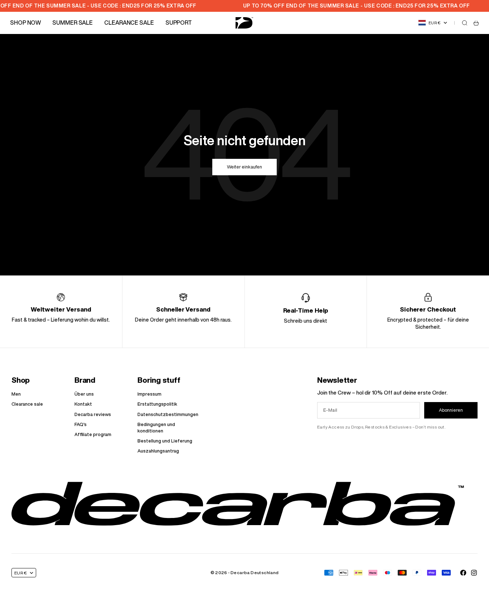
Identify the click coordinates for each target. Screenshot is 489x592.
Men (16, 394)
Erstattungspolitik (157, 404)
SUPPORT (178, 22)
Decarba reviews (92, 414)
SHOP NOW (25, 22)
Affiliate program (92, 434)
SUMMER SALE (72, 22)
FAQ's (80, 424)
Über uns (84, 394)
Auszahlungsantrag (158, 451)
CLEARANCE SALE (129, 22)
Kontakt (83, 404)
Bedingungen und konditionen (156, 427)
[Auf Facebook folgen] (463, 572)
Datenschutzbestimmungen (167, 414)
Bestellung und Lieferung (164, 441)
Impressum (149, 394)
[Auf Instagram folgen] (474, 572)
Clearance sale (27, 404)
